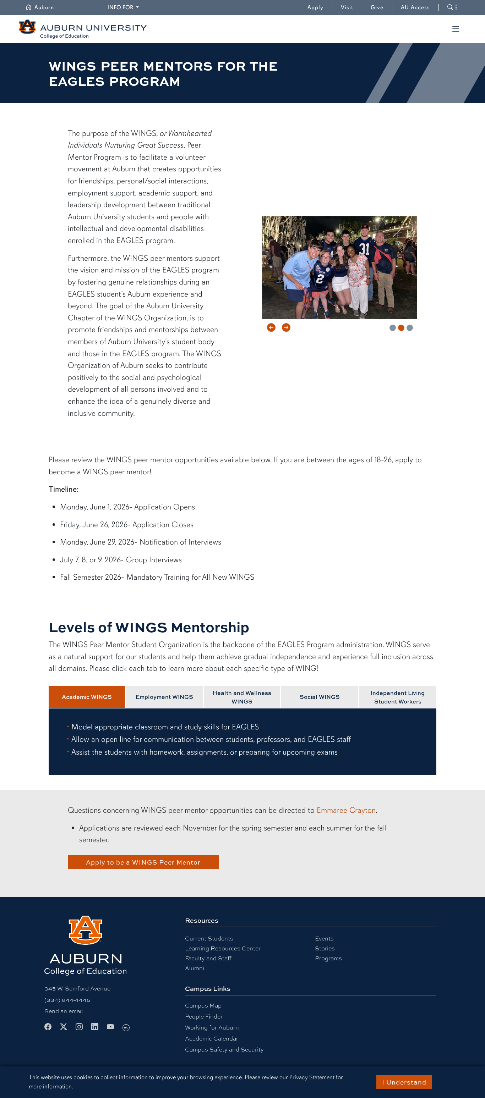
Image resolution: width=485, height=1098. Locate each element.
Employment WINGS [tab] (164, 697)
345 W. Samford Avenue (77, 988)
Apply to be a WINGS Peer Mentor (143, 862)
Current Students (209, 938)
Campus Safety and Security (224, 1049)
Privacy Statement (311, 1077)
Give (381, 7)
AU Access (415, 7)
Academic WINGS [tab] (87, 697)
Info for (124, 7)
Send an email (63, 1011)
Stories (325, 948)
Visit (347, 7)
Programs (328, 958)
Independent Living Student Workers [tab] (398, 697)
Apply (315, 7)
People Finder (204, 1016)
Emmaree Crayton (346, 810)
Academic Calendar (211, 1038)
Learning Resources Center (223, 948)
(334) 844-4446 (67, 999)
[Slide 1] (392, 328)
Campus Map (203, 1005)
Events (324, 938)
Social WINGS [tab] (320, 697)
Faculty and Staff (208, 958)
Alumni (194, 968)
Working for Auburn (212, 1027)
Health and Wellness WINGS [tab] (242, 697)
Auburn (48, 7)
